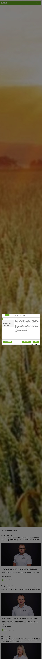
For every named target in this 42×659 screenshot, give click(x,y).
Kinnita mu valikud (8, 341)
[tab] (8, 319)
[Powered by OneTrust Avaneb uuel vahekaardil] (35, 344)
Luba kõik (35, 341)
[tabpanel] (27, 326)
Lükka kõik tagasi (26, 341)
